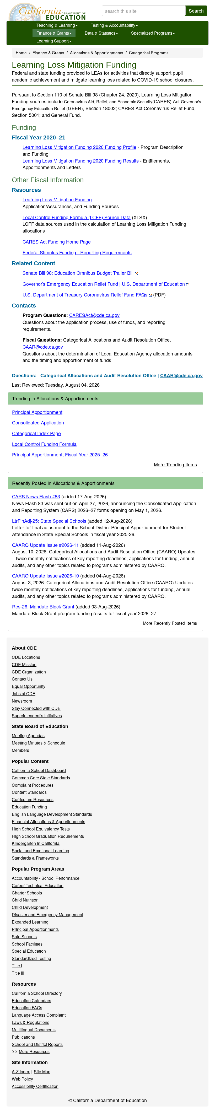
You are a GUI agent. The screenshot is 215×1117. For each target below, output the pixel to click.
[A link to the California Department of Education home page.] (46, 12)
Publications (23, 1037)
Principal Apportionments (35, 929)
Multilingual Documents (34, 1030)
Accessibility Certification (35, 1086)
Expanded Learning (30, 922)
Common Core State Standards (41, 778)
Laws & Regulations (30, 1022)
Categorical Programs (149, 52)
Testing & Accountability (113, 25)
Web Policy (22, 1079)
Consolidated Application (38, 422)
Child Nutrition (25, 900)
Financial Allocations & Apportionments (48, 821)
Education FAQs (27, 1008)
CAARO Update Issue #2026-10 (45, 575)
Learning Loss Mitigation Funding (57, 199)
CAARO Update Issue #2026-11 (45, 544)
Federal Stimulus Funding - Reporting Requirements (77, 252)
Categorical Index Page (36, 433)
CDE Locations (26, 657)
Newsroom (22, 701)
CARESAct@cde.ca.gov (94, 314)
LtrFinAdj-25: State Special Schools (49, 520)
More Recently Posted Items (170, 623)
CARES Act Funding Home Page (57, 241)
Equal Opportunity (28, 686)
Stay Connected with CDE (36, 708)
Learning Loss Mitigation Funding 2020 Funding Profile (79, 146)
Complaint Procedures (32, 785)
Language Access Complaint (39, 1015)
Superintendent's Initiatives (37, 716)
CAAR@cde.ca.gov (43, 346)
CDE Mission (24, 664)
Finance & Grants (52, 33)
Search (196, 10)
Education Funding (29, 807)
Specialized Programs (151, 33)
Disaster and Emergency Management (47, 914)
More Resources (34, 1051)
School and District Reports (37, 1044)
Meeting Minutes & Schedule (38, 743)
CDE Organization (29, 672)
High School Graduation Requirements (48, 836)
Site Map (42, 1072)
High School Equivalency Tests (41, 829)
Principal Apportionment (37, 411)
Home (21, 52)
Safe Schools (24, 936)
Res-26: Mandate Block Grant (43, 606)
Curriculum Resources (32, 799)
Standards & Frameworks (35, 858)
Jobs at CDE (23, 693)
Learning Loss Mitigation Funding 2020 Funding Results (81, 160)
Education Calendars (31, 1000)
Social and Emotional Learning (40, 851)
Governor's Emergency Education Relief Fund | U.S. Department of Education (104, 283)
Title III (18, 973)
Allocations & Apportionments (96, 52)
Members (20, 750)
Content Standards (29, 792)
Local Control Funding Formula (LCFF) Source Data (85, 217)
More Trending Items (175, 464)
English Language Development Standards (52, 814)
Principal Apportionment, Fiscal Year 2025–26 (60, 454)
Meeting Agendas (28, 735)
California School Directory (37, 993)
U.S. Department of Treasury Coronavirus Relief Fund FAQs (94, 294)
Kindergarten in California (36, 843)
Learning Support (52, 41)
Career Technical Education (37, 885)
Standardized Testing (31, 958)
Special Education (29, 951)
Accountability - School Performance (45, 878)
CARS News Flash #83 (36, 496)
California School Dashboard (39, 770)
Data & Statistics (100, 33)
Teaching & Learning (55, 25)
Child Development (30, 907)
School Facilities (27, 944)
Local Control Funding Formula (44, 443)
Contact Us (22, 679)
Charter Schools (27, 893)
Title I (17, 966)
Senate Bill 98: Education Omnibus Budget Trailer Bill (78, 272)
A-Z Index (21, 1072)
